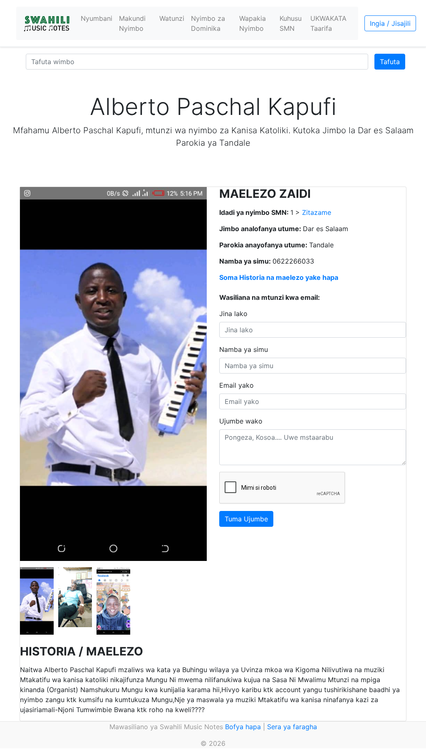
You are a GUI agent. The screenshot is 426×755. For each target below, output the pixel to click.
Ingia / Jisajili (390, 23)
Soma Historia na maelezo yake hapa (278, 277)
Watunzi (171, 18)
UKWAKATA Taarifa (328, 23)
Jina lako (233, 313)
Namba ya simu (243, 349)
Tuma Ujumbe (246, 519)
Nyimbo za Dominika (208, 23)
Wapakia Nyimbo (252, 23)
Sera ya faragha (292, 727)
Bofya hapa (243, 727)
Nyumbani (96, 18)
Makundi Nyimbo (132, 23)
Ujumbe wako (241, 421)
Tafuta (390, 61)
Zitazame (316, 212)
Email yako (236, 385)
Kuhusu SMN (291, 23)
